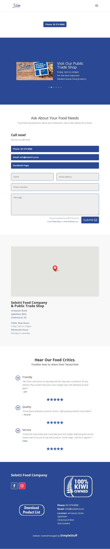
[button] (56, 268)
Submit (88, 220)
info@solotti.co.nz (70, 509)
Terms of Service (69, 221)
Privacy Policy (56, 221)
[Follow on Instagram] (22, 485)
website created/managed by (55, 535)
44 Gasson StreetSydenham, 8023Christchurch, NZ (19, 314)
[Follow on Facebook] (14, 485)
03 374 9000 (67, 505)
